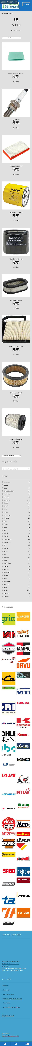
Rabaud (6, 569)
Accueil (6, 13)
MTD (5, 545)
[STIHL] (8, 912)
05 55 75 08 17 (6, 966)
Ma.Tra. (6, 533)
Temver (6, 593)
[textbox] (16, 469)
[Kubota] (8, 750)
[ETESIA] (8, 688)
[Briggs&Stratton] (8, 648)
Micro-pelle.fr (7, 539)
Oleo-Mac (6, 557)
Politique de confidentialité (11, 1007)
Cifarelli (6, 497)
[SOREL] (23, 880)
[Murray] (8, 809)
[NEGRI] (23, 805)
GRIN (5, 509)
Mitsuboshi (7, 542)
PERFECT (6, 566)
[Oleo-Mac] (23, 823)
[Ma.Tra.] (23, 759)
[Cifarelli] (8, 660)
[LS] (8, 764)
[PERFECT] (8, 843)
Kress (5, 521)
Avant (5, 488)
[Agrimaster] (8, 619)
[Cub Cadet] (8, 678)
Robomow (7, 572)
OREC (5, 560)
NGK (5, 554)
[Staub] (8, 898)
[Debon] (23, 675)
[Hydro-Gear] (8, 723)
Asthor (6, 485)
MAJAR (6, 536)
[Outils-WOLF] (23, 834)
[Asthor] (23, 616)
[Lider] (23, 746)
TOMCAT (6, 596)
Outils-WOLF (7, 563)
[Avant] (8, 633)
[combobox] (16, 468)
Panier (24, 1043)
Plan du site (6, 1003)
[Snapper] (8, 884)
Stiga (5, 587)
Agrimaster (7, 482)
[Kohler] (8, 736)
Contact (5, 985)
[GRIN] (8, 708)
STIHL (5, 590)
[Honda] (23, 702)
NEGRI (5, 551)
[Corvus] (23, 663)
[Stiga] (23, 894)
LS (4, 530)
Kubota (6, 524)
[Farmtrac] (23, 693)
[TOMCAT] (8, 923)
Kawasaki (6, 518)
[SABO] (8, 871)
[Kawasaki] (23, 723)
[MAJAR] (8, 775)
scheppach (7, 581)
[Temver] (23, 912)
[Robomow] (8, 854)
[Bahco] (23, 633)
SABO (5, 578)
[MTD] (23, 791)
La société (6, 990)
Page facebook (8, 1015)
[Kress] (23, 734)
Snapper (6, 584)
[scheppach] (23, 871)
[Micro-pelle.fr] (23, 779)
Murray (6, 548)
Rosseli (6, 575)
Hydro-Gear (7, 515)
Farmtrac (6, 506)
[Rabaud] (23, 844)
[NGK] (8, 824)
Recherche (16, 1044)
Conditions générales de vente (12, 998)
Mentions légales (8, 994)
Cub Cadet (7, 500)
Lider (5, 527)
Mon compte (5, 1044)
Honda (6, 512)
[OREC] (8, 833)
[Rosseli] (23, 859)
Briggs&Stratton (8, 491)
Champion (7, 494)
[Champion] (23, 648)
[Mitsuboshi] (8, 794)
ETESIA (6, 503)
